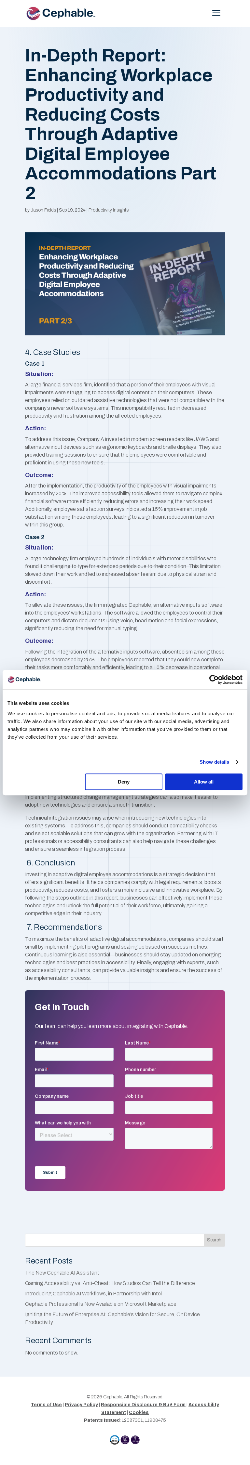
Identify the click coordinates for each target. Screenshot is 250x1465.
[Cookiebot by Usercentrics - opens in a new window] (214, 679)
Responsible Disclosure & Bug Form (143, 1404)
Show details (214, 762)
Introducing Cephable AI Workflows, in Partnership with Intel (93, 1293)
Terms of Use (46, 1404)
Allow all (204, 781)
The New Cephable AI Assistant (62, 1273)
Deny (124, 781)
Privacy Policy (81, 1404)
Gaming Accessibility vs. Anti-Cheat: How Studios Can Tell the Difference (110, 1283)
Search (214, 1240)
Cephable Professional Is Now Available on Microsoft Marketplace (101, 1304)
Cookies (139, 1412)
